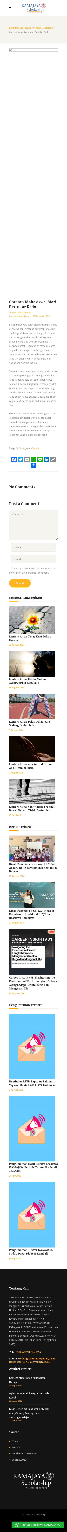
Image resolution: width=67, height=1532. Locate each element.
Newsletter (18, 1441)
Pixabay (35, 448)
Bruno (22, 448)
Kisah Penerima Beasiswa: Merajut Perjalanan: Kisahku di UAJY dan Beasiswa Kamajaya (31, 914)
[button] (38, 1525)
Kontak (16, 1447)
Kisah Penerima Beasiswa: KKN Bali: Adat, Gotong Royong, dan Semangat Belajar (33, 868)
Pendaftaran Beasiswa (24, 1453)
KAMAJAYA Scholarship (20, 28)
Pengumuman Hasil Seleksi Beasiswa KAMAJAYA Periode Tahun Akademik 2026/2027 (33, 1167)
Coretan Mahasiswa (43, 28)
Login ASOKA (19, 1459)
